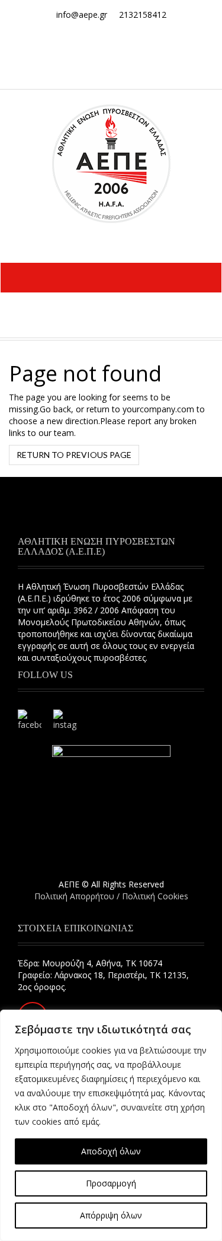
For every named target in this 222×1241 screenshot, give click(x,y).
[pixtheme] (111, 162)
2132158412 (142, 14)
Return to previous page (74, 455)
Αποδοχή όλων (111, 1151)
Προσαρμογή (111, 1183)
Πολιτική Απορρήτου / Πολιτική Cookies (111, 896)
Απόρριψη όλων (111, 1215)
